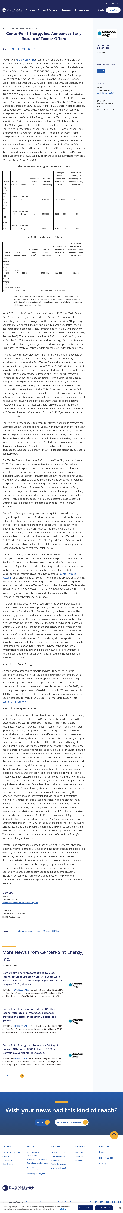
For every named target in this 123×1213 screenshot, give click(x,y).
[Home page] (12, 10)
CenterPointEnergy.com (15, 701)
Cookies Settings (85, 1208)
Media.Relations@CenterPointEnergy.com (20, 902)
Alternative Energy (25, 931)
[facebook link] (113, 1202)
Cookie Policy (60, 1209)
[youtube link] (107, 1202)
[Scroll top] (114, 1135)
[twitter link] (96, 1202)
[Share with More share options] (39, 49)
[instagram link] (119, 1202)
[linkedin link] (101, 1202)
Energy (38, 931)
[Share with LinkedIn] (13, 49)
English (101, 71)
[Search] (106, 4)
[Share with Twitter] (18, 49)
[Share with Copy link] (34, 49)
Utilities (46, 931)
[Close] (120, 1208)
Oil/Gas (55, 931)
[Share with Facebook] (24, 49)
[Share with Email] (29, 49)
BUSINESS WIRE (26, 59)
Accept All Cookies (104, 1208)
